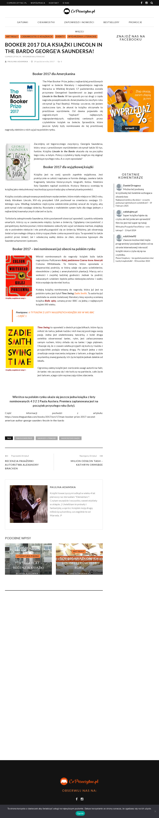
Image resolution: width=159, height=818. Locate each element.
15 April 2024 (130, 230)
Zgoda (80, 813)
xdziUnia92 (129, 236)
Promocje (135, 22)
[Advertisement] (133, 152)
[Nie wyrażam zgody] (155, 811)
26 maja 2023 (26, 577)
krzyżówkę (121, 192)
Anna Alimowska (28, 573)
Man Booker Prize (24, 438)
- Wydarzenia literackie (33, 56)
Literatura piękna (28, 556)
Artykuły (12, 36)
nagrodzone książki (70, 438)
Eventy (60, 36)
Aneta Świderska (79, 573)
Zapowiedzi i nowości (79, 22)
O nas (66, 3)
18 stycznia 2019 (77, 577)
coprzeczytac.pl (17, 3)
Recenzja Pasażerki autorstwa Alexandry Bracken (22, 464)
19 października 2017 (44, 61)
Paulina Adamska (18, 61)
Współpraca (38, 3)
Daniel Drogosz (132, 185)
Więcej (79, 31)
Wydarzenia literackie (82, 36)
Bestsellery (111, 22)
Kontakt (54, 3)
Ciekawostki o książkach (36, 36)
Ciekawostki (46, 22)
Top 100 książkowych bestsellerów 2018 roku (79, 562)
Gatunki (22, 22)
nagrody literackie (47, 438)
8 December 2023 (142, 261)
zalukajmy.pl (130, 211)
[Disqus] (54, 635)
